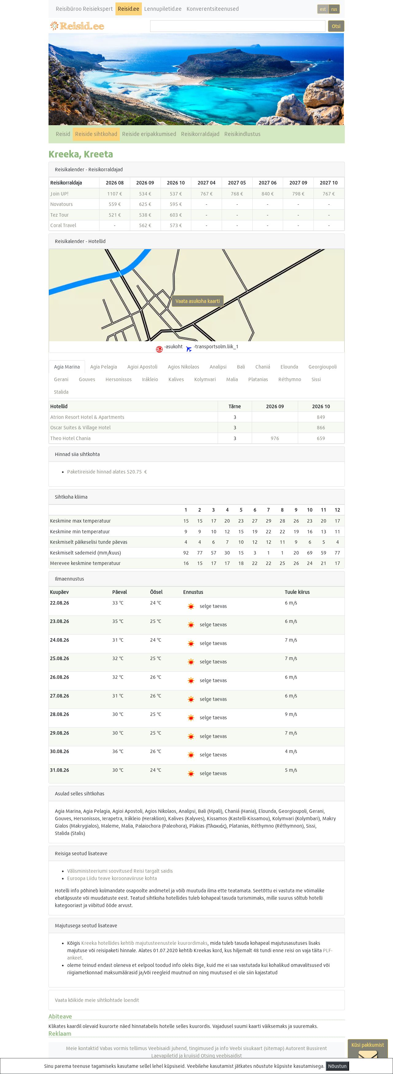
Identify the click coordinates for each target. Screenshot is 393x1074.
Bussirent (316, 1048)
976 (275, 438)
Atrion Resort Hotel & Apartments (87, 417)
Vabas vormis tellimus (123, 1048)
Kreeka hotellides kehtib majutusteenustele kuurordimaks (144, 943)
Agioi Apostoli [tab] (142, 366)
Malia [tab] (232, 379)
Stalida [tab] (61, 392)
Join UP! (59, 193)
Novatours (61, 204)
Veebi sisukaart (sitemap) (257, 1048)
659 (321, 438)
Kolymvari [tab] (205, 379)
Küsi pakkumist (368, 1045)
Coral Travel (63, 225)
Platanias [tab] (258, 379)
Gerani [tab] (61, 379)
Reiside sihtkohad (96, 134)
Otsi (336, 26)
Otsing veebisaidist (221, 1055)
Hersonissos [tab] (119, 379)
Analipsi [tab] (218, 366)
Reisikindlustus (242, 134)
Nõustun (337, 1066)
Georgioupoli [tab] (323, 366)
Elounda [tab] (289, 366)
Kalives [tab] (176, 379)
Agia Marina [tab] (67, 366)
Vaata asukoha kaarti (198, 301)
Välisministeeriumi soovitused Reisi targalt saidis (120, 871)
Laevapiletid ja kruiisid (175, 1055)
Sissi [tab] (316, 379)
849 (321, 417)
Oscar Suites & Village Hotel (80, 427)
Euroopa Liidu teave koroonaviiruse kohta (112, 878)
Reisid (63, 134)
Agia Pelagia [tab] (103, 366)
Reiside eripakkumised (149, 134)
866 (321, 427)
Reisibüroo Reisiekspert (84, 9)
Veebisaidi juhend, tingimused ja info (188, 1048)
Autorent (295, 1048)
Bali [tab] (241, 366)
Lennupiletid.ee (163, 9)
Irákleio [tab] (150, 379)
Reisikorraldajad (200, 134)
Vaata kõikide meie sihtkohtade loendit (97, 1000)
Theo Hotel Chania (70, 438)
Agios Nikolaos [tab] (183, 366)
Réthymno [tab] (289, 379)
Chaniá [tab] (262, 366)
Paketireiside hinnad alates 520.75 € (107, 471)
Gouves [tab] (87, 379)
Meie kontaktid (82, 1048)
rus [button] (334, 9)
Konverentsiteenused (213, 9)
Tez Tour (59, 215)
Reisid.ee (128, 9)
